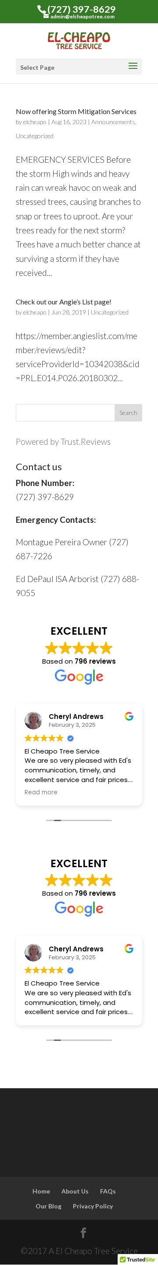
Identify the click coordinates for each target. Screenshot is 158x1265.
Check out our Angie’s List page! (63, 301)
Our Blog (48, 1206)
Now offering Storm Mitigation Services (76, 111)
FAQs (108, 1191)
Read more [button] (41, 793)
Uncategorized (35, 135)
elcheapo (35, 121)
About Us (75, 1191)
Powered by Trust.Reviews (63, 441)
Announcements (113, 121)
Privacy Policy (93, 1206)
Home (41, 1191)
